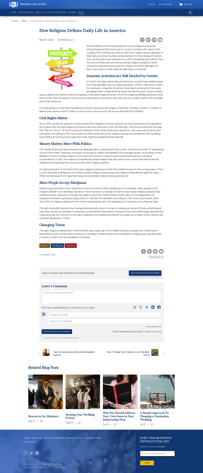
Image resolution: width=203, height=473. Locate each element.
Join (147, 463)
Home (13, 12)
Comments (64, 40)
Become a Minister (56, 12)
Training (72, 12)
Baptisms (71, 245)
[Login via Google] (140, 308)
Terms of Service (50, 464)
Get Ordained (165, 4)
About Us (40, 12)
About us (37, 438)
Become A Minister (54, 438)
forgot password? (153, 327)
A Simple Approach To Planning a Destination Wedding (154, 416)
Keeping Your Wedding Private (80, 416)
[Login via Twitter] (146, 308)
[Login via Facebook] (159, 308)
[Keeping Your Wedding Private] (83, 392)
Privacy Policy (31, 464)
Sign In (151, 4)
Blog (81, 12)
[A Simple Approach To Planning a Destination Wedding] (157, 392)
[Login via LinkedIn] (153, 308)
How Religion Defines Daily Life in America (82, 30)
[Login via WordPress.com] (134, 308)
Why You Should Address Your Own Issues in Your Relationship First (119, 416)
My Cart (188, 4)
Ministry (44, 245)
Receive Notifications (145, 273)
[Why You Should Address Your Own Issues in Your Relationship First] (120, 392)
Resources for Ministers (43, 416)
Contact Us (30, 442)
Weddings (57, 245)
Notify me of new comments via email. (61, 338)
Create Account (152, 331)
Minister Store (25, 12)
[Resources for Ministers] (45, 392)
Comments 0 (47, 255)
